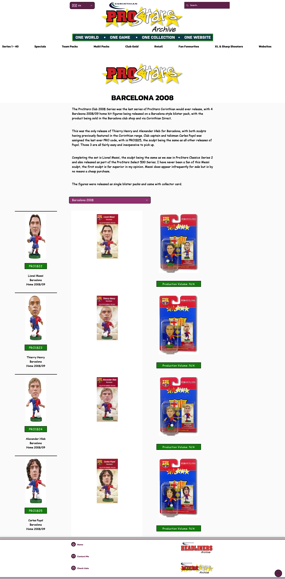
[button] (16, 46)
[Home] (73, 544)
